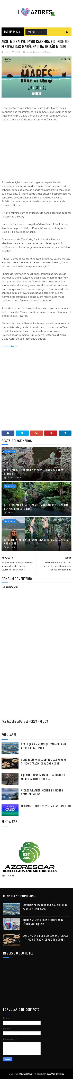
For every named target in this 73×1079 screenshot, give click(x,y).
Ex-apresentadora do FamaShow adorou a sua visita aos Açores (36, 541)
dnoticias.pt (10, 346)
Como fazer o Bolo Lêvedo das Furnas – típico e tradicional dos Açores (45, 761)
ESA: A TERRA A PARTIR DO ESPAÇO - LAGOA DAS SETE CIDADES (33, 472)
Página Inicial (12, 32)
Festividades (32, 52)
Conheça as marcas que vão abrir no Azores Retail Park (43, 746)
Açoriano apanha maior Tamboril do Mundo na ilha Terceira (43, 777)
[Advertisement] (37, 149)
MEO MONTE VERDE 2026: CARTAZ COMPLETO (46, 806)
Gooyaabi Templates (55, 1074)
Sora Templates (25, 1074)
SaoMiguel (45, 52)
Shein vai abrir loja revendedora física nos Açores (43, 922)
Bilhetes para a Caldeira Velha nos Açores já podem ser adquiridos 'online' (36, 506)
